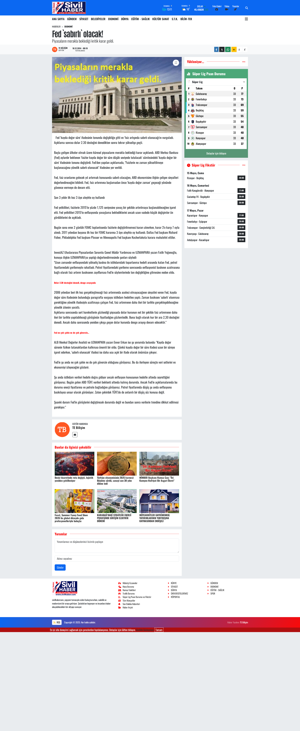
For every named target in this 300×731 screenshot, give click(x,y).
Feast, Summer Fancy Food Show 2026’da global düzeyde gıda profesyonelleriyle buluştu (71, 518)
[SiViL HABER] (69, 8)
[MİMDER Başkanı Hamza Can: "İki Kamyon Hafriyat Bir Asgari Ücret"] (159, 463)
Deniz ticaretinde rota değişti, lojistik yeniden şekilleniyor (74, 479)
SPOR (212, 593)
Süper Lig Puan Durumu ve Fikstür (137, 597)
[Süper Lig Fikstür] (243, 165)
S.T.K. (175, 19)
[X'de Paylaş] (222, 49)
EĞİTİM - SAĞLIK (140, 19)
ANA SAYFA (58, 19)
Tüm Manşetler (129, 600)
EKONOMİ (113, 19)
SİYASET (83, 19)
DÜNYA (125, 19)
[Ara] (246, 8)
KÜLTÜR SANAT (160, 19)
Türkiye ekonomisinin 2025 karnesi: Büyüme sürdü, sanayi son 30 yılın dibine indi (115, 480)
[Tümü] (243, 62)
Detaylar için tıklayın (216, 153)
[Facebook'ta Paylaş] (216, 49)
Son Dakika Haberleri (131, 604)
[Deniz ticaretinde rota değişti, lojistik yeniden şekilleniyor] (74, 463)
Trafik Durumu (129, 593)
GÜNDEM (72, 19)
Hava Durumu (128, 586)
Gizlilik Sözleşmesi (145, 630)
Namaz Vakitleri (129, 590)
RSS (58, 622)
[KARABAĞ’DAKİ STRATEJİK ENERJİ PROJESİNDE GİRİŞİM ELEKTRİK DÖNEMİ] (117, 501)
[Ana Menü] (246, 18)
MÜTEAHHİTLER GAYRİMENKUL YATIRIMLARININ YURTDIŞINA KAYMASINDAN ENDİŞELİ (154, 518)
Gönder (60, 567)
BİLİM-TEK (186, 19)
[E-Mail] (75, 434)
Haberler (56, 26)
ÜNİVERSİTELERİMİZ (179, 593)
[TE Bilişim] (62, 429)
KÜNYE (174, 583)
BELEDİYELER (98, 19)
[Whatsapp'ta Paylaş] (228, 49)
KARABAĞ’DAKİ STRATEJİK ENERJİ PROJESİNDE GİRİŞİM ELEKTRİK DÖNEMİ (114, 518)
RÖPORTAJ (175, 597)
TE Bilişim (78, 427)
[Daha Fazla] (234, 49)
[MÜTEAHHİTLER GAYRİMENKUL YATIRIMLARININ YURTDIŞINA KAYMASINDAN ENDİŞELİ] (159, 501)
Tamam (158, 630)
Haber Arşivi (128, 607)
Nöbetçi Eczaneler (130, 583)
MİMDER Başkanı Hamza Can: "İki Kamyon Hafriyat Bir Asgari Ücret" (157, 479)
